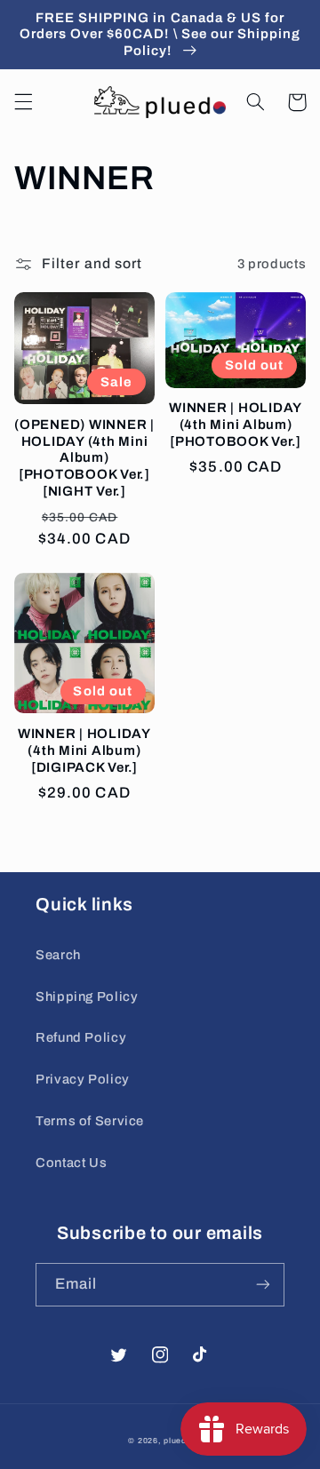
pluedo (177, 1440)
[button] (23, 102)
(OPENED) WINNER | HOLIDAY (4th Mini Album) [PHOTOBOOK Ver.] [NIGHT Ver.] (84, 457)
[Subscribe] (263, 1284)
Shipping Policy (87, 996)
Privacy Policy (83, 1079)
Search (58, 955)
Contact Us (71, 1162)
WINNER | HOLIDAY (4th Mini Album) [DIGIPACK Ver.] (84, 750)
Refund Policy (81, 1037)
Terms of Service (90, 1121)
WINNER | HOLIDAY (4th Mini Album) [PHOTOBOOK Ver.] (235, 425)
